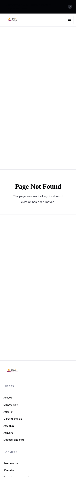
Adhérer (8, 411)
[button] (70, 20)
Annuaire (8, 432)
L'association (11, 404)
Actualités (9, 425)
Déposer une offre (14, 439)
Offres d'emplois (13, 418)
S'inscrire (9, 470)
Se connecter (11, 463)
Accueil (8, 397)
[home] (20, 20)
